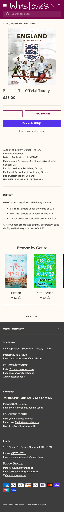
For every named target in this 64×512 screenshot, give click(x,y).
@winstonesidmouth (24, 426)
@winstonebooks (24, 372)
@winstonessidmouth (21, 418)
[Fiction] (16, 271)
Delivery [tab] (8, 194)
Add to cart (43, 113)
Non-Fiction (44, 293)
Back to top (32, 316)
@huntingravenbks (15, 475)
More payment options (32, 131)
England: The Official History (23, 24)
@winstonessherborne (21, 369)
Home (5, 24)
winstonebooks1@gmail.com (26, 358)
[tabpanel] (32, 215)
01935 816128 (19, 354)
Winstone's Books (17, 504)
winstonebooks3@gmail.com (26, 457)
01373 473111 (18, 453)
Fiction (16, 293)
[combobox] (32, 14)
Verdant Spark (40, 504)
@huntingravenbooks (21, 467)
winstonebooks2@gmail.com (26, 407)
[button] (59, 5)
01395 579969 (19, 403)
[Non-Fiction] (45, 271)
